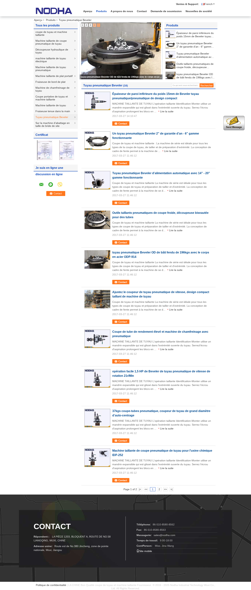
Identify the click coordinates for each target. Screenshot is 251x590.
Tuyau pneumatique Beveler (51, 117)
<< (146, 489)
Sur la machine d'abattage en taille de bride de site (52, 124)
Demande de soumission (166, 11)
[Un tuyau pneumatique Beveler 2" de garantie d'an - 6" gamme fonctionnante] (170, 44)
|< (140, 489)
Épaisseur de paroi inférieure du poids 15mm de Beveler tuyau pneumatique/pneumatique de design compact (195, 35)
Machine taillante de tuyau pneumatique (50, 69)
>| (171, 489)
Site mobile (145, 551)
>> (165, 489)
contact (52, 526)
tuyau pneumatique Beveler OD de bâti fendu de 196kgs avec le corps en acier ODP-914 (121, 77)
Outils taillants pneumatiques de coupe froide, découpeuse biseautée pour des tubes (195, 65)
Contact (142, 11)
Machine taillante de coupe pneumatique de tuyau (51, 42)
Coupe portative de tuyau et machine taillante (51, 98)
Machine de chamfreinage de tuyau (52, 89)
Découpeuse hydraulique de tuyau (51, 51)
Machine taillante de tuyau (50, 105)
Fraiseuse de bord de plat (50, 81)
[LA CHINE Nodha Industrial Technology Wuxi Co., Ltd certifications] (45, 149)
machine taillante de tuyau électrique (50, 60)
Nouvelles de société (199, 11)
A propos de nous (122, 11)
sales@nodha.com (164, 535)
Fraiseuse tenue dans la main (52, 111)
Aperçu (87, 11)
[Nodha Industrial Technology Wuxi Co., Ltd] (54, 10)
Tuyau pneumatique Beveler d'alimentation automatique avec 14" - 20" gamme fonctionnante (195, 55)
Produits (101, 11)
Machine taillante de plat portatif (54, 76)
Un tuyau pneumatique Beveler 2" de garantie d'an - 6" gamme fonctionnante (194, 45)
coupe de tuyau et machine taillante (51, 33)
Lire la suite (166, 111)
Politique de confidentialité (51, 585)
